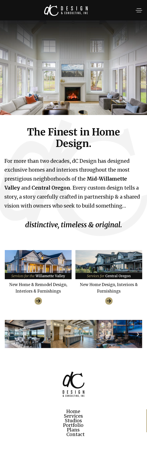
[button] (9, 334)
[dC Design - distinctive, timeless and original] (73, 10)
